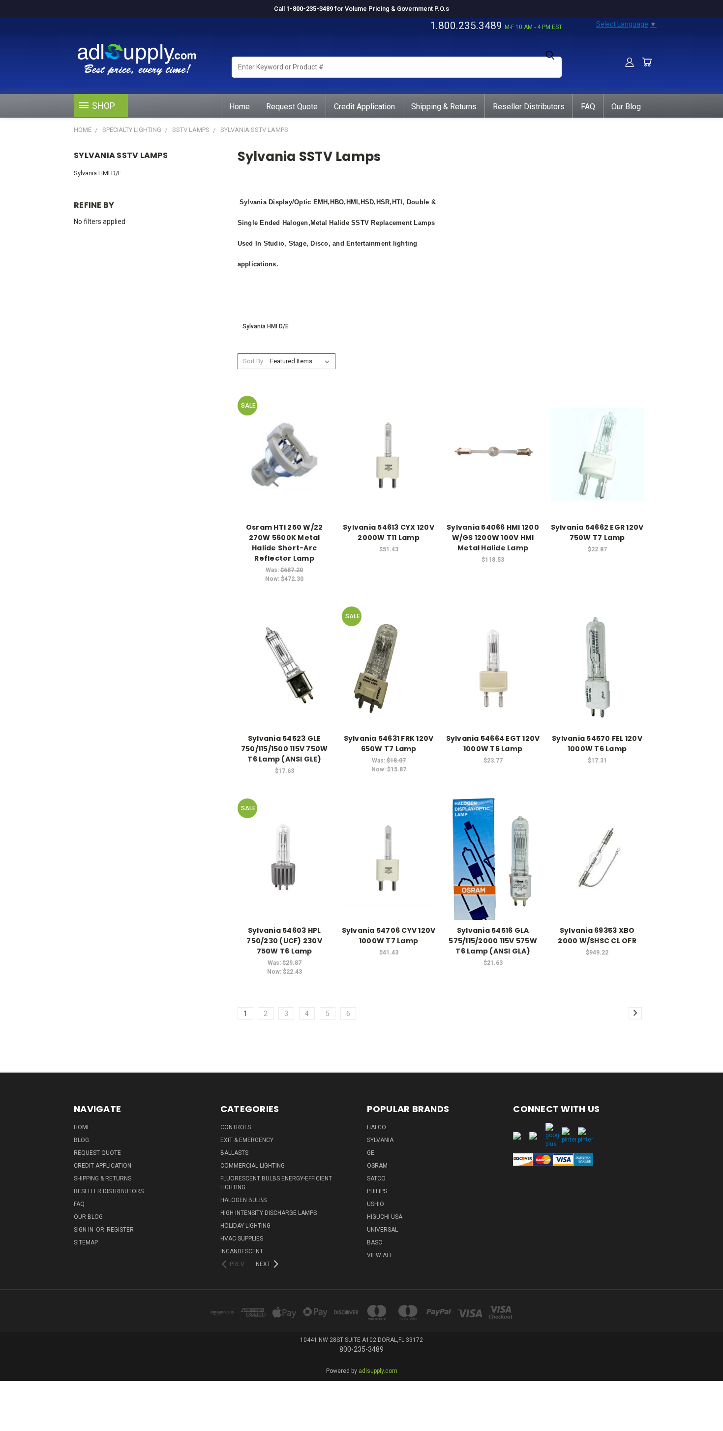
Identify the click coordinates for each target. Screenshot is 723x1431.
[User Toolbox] (629, 62)
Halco (376, 1127)
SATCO (376, 1178)
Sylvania (380, 1140)
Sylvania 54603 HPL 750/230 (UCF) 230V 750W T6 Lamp (284, 940)
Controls (235, 1127)
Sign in (84, 1229)
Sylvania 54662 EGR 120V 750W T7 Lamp (597, 532)
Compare (281, 454)
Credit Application (364, 106)
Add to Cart (284, 472)
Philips (377, 1191)
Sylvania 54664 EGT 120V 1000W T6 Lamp (493, 743)
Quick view (285, 435)
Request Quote (292, 106)
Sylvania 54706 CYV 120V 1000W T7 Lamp (389, 935)
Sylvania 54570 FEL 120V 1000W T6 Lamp (597, 743)
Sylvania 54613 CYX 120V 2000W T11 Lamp (388, 532)
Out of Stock (493, 683)
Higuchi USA (384, 1216)
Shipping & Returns (444, 106)
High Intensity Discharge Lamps (268, 1212)
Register (120, 1229)
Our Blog (626, 106)
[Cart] (647, 62)
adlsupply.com (378, 1370)
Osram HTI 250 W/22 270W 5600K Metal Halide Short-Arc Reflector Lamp (284, 542)
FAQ (588, 106)
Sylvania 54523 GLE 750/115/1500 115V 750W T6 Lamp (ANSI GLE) (284, 748)
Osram (377, 1165)
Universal (382, 1229)
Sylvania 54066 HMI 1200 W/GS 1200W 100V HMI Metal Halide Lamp (493, 537)
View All (379, 1255)
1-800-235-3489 (309, 8)
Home (239, 106)
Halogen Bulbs (243, 1200)
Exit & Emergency (246, 1140)
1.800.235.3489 (466, 26)
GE (370, 1152)
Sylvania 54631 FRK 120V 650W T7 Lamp (389, 743)
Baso (375, 1242)
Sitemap (86, 1242)
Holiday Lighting (245, 1225)
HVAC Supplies (241, 1238)
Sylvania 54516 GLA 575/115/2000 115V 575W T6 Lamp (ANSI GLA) (493, 940)
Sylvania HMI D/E (97, 173)
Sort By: (254, 361)
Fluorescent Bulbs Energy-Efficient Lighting (276, 1183)
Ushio (375, 1204)
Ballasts (234, 1152)
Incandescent (241, 1251)
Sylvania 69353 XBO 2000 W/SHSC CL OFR (597, 935)
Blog (81, 1140)
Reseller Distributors (529, 106)
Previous (697, 1393)
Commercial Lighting (252, 1165)
